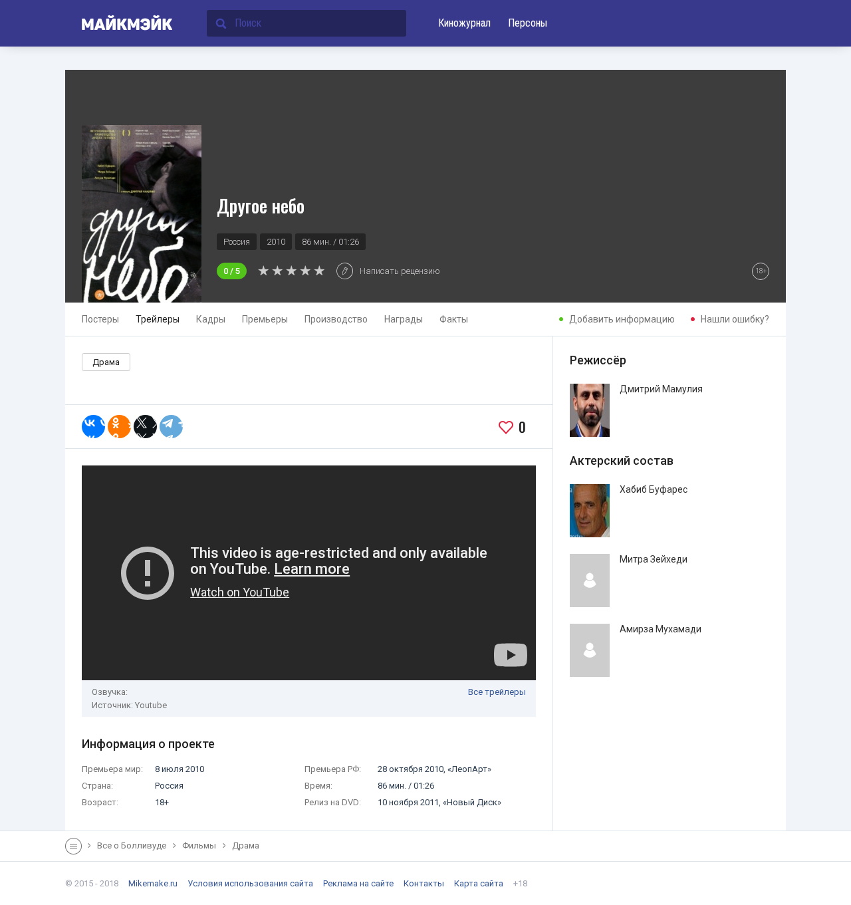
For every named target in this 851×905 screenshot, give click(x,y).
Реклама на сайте (358, 883)
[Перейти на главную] (119, 23)
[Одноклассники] (119, 426)
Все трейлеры (497, 692)
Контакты (424, 883)
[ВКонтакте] (93, 426)
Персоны (527, 23)
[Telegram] (171, 426)
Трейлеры (158, 319)
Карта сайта (478, 883)
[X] (145, 426)
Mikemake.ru (153, 883)
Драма (106, 362)
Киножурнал (464, 23)
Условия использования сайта (250, 883)
